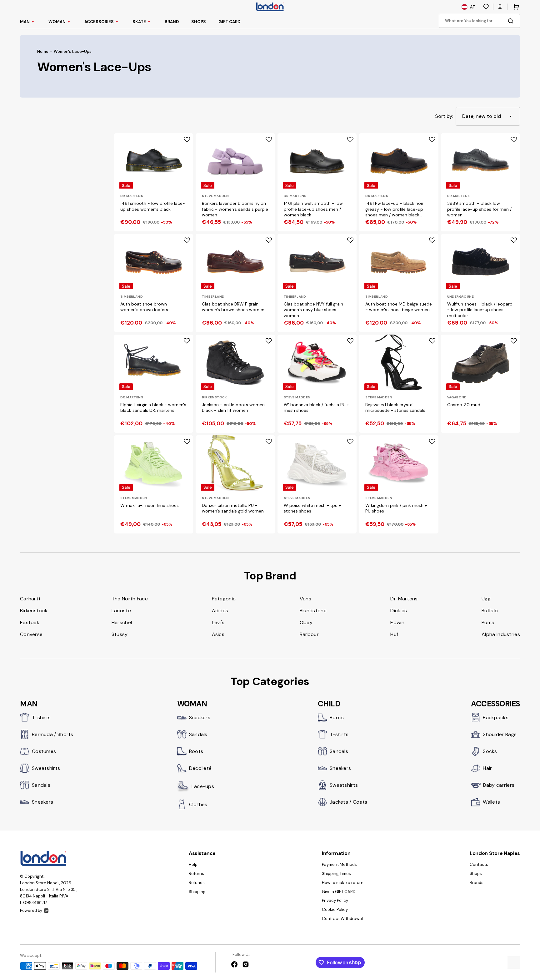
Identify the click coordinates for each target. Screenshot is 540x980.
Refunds (197, 882)
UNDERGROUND (460, 297)
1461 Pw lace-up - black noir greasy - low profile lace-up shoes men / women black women (394, 209)
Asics (218, 634)
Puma (488, 622)
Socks (490, 751)
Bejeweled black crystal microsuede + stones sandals (395, 407)
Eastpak (29, 622)
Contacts (479, 864)
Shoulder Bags (500, 734)
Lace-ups (203, 786)
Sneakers (42, 802)
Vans (305, 598)
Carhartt (30, 598)
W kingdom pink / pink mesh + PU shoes (396, 508)
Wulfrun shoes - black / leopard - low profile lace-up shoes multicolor (479, 309)
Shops (476, 873)
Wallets (491, 802)
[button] (500, 7)
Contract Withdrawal (342, 918)
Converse (31, 634)
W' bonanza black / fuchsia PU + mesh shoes (316, 407)
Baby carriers (498, 785)
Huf (394, 634)
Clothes (198, 804)
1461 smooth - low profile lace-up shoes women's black (152, 206)
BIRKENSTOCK (214, 397)
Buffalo (490, 610)
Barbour (309, 634)
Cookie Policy (335, 909)
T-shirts (41, 717)
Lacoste (121, 610)
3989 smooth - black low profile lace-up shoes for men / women (479, 208)
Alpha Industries (501, 634)
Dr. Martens (404, 598)
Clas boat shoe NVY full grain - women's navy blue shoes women (315, 309)
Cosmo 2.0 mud (463, 404)
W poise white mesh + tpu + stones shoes (312, 508)
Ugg (486, 598)
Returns (196, 873)
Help (193, 864)
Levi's (218, 622)
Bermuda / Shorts (52, 734)
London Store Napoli (39, 883)
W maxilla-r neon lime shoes (149, 505)
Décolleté (200, 768)
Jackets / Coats (349, 802)
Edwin (397, 622)
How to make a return (342, 882)
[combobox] (479, 21)
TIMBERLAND (131, 297)
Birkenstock (34, 610)
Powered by (31, 910)
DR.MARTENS (131, 196)
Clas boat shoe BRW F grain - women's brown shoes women (233, 306)
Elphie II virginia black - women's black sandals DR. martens (153, 407)
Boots (196, 751)
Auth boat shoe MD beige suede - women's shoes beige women (398, 306)
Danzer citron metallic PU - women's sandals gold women (233, 508)
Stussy (120, 634)
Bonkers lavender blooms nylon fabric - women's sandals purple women (235, 208)
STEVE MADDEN (215, 196)
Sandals (41, 785)
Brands (476, 882)
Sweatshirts (46, 768)
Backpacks (495, 717)
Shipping (197, 891)
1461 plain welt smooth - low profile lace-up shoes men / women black (313, 208)
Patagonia (224, 598)
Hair (487, 768)
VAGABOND (457, 397)
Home (42, 51)
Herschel (122, 622)
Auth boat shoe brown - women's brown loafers (145, 306)
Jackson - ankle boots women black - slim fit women (233, 407)
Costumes (44, 751)
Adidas (220, 610)
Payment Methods (339, 864)
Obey (306, 622)
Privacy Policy (335, 900)
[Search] (512, 21)
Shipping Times (336, 873)
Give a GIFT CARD (339, 891)
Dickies (398, 610)
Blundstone (313, 610)
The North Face (130, 598)
